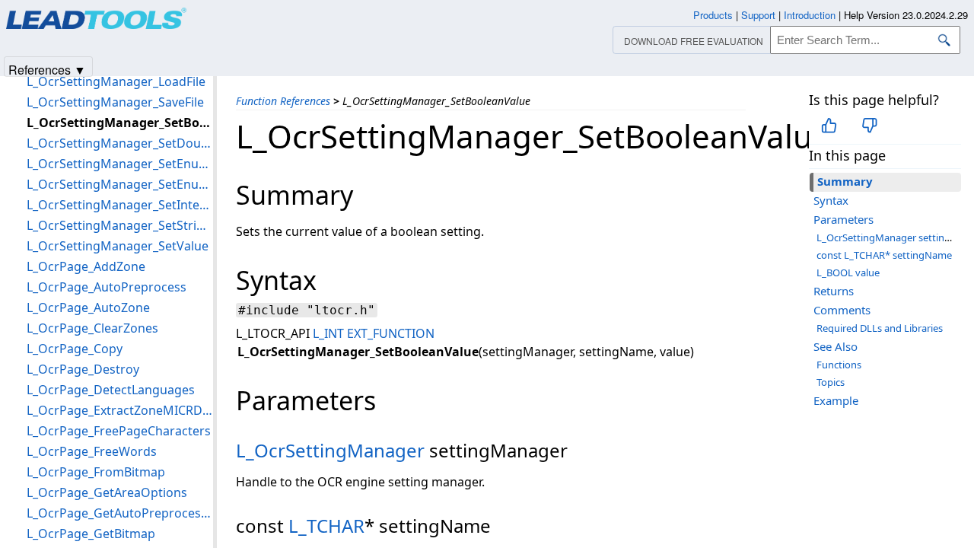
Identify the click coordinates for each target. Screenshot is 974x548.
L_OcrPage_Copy (75, 348)
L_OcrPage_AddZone (86, 266)
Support (758, 15)
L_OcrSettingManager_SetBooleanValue (120, 122)
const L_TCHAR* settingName (884, 255)
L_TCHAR (326, 525)
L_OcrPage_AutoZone (88, 307)
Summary (845, 181)
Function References (283, 101)
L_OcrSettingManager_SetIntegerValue (120, 204)
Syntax (830, 200)
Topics (830, 382)
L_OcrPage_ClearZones (92, 328)
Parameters (843, 219)
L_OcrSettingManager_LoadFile (116, 81)
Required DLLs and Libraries (879, 328)
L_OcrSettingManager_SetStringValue (120, 225)
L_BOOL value (848, 272)
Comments (842, 309)
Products (713, 15)
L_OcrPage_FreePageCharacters (119, 430)
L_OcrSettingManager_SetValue (117, 245)
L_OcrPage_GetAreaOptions (107, 492)
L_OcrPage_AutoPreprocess (106, 287)
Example (835, 400)
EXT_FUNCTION (390, 333)
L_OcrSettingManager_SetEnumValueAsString (120, 184)
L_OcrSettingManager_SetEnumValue (120, 163)
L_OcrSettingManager (330, 450)
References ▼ (47, 69)
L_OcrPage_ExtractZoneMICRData (120, 410)
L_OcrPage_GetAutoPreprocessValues (120, 513)
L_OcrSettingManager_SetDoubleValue (120, 143)
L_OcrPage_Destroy (83, 369)
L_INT (328, 333)
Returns (833, 290)
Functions (838, 364)
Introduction (810, 15)
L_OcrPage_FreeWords (92, 451)
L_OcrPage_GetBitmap (91, 533)
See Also (835, 346)
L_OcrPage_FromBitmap (96, 472)
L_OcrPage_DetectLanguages (111, 389)
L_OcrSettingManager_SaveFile (115, 102)
